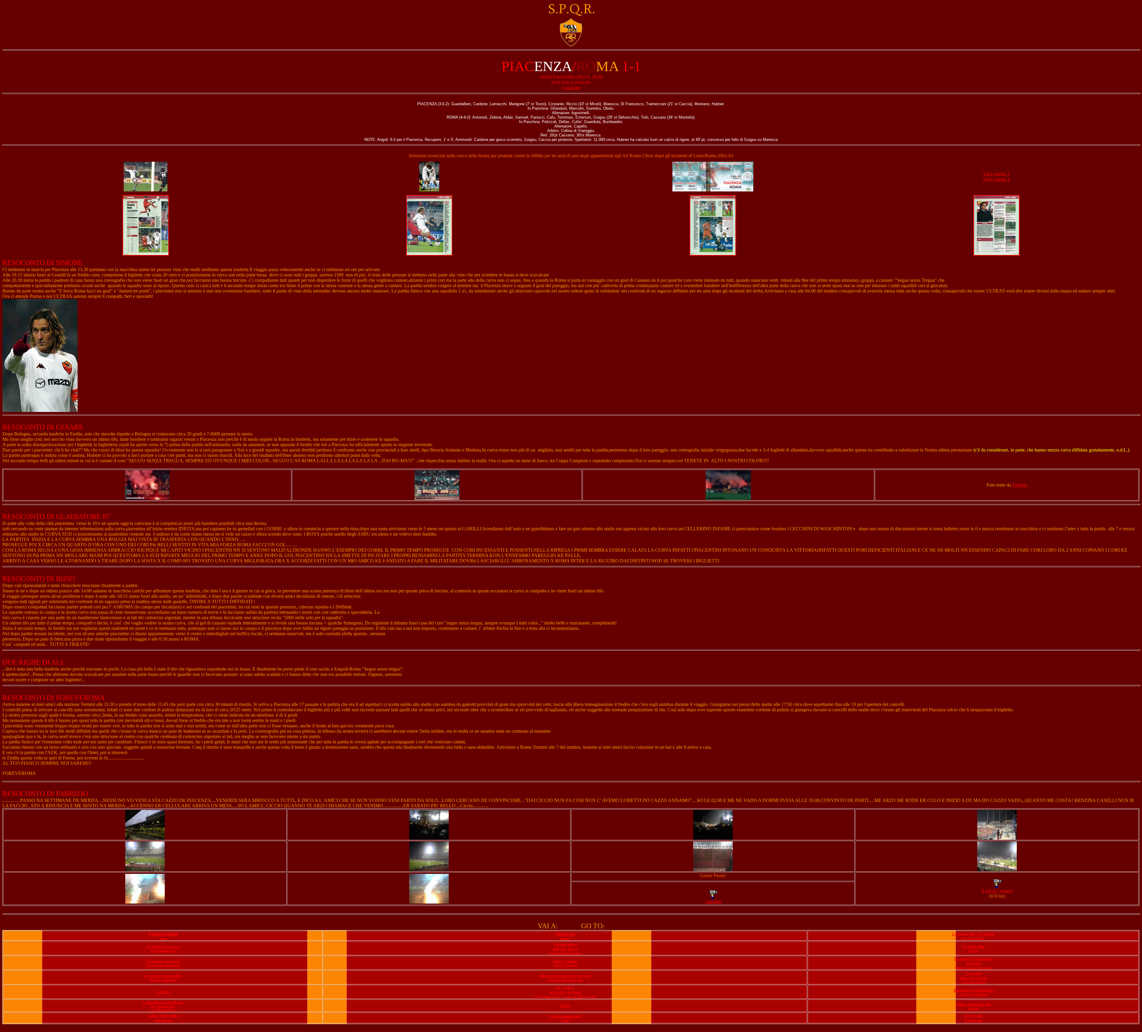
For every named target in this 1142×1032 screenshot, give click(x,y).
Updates (973, 1008)
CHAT (565, 1005)
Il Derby (163, 992)
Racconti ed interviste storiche (565, 975)
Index (163, 938)
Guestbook (163, 1020)
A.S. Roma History (973, 938)
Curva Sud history (973, 982)
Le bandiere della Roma (163, 1002)
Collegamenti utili (565, 1016)
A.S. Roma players (163, 1009)
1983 (577, 992)
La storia (973, 973)
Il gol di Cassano (997, 890)
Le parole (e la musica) (973, 959)
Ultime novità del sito (973, 1004)
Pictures (973, 950)
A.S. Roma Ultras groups (565, 953)
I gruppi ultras (565, 944)
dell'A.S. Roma (565, 949)
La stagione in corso (163, 946)
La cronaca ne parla (163, 961)
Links (565, 1020)
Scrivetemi (973, 1015)
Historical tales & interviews (565, 979)
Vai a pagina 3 (996, 179)
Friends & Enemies (565, 965)
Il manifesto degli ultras (973, 990)
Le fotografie (973, 946)
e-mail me (571, 87)
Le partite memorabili (163, 975)
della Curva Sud (973, 978)
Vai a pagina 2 (996, 173)
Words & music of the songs (973, 967)
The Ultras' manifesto (973, 994)
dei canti (973, 963)
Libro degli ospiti (163, 1015)
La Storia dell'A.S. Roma (973, 934)
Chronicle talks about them (163, 965)
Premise (565, 938)
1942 (559, 992)
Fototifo (1019, 484)
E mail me (973, 1020)
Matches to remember (163, 979)
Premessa (565, 934)
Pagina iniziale (163, 934)
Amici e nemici (565, 961)
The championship (163, 950)
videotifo (713, 901)
